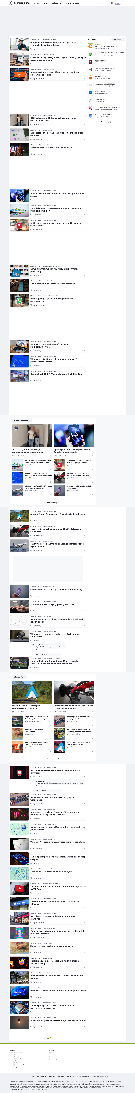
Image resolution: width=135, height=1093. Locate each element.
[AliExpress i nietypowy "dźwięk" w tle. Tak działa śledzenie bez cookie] (19, 74)
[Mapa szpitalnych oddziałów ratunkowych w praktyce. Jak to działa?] (19, 829)
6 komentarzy (37, 124)
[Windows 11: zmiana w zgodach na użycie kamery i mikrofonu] (19, 636)
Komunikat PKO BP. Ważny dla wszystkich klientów (56, 374)
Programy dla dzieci (14, 1063)
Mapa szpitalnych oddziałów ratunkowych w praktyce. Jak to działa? (57, 828)
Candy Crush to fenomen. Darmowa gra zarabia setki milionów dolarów (57, 932)
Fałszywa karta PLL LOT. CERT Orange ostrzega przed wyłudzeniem (38, 487)
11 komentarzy (37, 908)
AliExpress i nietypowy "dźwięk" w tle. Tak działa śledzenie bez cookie (54, 73)
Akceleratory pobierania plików (104, 56)
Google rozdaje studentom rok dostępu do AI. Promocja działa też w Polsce (53, 43)
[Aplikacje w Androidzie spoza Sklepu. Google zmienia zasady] (19, 195)
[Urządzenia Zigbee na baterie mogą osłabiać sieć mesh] (19, 1022)
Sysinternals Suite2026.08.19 (105, 84)
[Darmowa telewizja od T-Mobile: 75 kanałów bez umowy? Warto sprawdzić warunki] (19, 814)
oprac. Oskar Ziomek (49, 115)
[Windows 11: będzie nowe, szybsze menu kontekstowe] (19, 844)
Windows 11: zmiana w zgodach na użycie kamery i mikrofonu (55, 635)
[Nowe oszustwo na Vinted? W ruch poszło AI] (19, 285)
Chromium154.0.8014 (102, 115)
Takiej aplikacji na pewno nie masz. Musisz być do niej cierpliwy (57, 858)
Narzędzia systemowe (101, 94)
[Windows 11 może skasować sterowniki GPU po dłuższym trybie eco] (19, 346)
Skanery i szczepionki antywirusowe (106, 109)
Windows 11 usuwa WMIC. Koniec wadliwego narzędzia (58, 990)
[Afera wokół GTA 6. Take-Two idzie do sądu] (19, 149)
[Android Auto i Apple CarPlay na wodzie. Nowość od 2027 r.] (59, 747)
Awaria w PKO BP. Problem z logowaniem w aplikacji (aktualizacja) (56, 620)
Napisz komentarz (38, 49)
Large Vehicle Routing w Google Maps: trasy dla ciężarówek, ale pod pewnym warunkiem (54, 662)
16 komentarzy (37, 229)
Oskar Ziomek (47, 616)
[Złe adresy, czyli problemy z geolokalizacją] (17, 734)
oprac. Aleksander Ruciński (51, 658)
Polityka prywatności (83, 1076)
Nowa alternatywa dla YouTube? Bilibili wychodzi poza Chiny (55, 270)
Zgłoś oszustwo (56, 3)
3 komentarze (37, 275)
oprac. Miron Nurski (49, 54)
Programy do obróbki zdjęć (15, 1053)
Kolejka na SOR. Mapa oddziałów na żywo (51, 871)
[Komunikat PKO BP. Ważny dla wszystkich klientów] (19, 376)
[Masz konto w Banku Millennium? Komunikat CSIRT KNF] (19, 918)
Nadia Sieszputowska (49, 824)
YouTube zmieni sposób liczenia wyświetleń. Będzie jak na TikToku (58, 887)
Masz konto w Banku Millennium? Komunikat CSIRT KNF (53, 917)
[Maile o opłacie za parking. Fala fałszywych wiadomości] (59, 721)
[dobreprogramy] (23, 3)
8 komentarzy (37, 640)
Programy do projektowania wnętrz (18, 1057)
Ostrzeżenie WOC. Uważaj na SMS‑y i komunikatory (56, 589)
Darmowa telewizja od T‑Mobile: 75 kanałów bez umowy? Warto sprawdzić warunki (54, 813)
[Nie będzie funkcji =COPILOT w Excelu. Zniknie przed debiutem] (19, 134)
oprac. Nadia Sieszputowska (51, 266)
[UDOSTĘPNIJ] (84, 49)
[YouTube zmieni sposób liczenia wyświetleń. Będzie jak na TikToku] (19, 888)
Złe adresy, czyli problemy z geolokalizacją (34, 730)
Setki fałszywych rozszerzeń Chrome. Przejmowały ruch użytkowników (55, 209)
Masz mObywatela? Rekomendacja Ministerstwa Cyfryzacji (55, 771)
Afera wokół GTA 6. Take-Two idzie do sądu (51, 147)
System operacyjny (53, 1059)
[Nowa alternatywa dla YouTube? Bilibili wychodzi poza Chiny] (19, 271)
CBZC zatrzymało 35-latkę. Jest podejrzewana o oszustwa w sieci (28, 450)
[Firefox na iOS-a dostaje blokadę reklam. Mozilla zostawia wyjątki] (19, 963)
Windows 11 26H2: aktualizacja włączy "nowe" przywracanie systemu (53, 360)
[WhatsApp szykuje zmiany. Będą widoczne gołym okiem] (19, 300)
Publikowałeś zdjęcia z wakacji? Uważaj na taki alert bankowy (56, 977)
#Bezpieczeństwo (21, 421)
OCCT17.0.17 (99, 61)
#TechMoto (18, 677)
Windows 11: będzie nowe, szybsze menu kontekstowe (57, 841)
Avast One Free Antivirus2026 (105, 46)
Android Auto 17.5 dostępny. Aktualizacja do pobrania (57, 514)
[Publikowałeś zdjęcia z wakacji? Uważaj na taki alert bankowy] (19, 977)
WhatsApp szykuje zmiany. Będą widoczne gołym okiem (51, 299)
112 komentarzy (37, 777)
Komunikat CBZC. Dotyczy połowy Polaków (52, 604)
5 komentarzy (37, 351)
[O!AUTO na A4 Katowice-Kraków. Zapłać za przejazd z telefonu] (17, 747)
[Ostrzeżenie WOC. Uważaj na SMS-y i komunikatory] (59, 490)
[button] (123, 3)
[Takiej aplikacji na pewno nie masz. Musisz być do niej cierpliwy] (19, 858)
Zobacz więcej (52, 503)
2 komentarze (37, 520)
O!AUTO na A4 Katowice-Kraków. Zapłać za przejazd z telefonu (36, 743)
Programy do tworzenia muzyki (17, 1055)
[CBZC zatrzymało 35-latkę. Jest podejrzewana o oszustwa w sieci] (19, 120)
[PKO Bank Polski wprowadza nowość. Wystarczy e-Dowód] (19, 903)
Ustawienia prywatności (100, 1076)
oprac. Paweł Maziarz (49, 40)
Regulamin (52, 1076)
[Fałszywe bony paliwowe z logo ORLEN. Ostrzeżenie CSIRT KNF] (59, 477)
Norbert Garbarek (48, 854)
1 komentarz (36, 64)
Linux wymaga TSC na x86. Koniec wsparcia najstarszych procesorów (52, 1006)
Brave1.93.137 (100, 76)
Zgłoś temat (70, 1076)
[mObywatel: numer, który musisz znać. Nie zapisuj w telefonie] (19, 225)
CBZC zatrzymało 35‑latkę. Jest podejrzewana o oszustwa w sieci (53, 119)
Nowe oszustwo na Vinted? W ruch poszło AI (52, 283)
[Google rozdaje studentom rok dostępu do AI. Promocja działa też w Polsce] (19, 44)
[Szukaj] (100, 3)
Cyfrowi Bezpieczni (72, 3)
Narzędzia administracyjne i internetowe (107, 86)
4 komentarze (37, 215)
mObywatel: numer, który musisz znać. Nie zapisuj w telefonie (55, 224)
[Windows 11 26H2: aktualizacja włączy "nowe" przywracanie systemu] (19, 361)
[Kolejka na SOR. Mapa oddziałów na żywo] (19, 873)
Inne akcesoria (99, 101)
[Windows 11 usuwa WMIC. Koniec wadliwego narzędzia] (19, 992)
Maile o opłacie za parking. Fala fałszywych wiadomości (78, 718)
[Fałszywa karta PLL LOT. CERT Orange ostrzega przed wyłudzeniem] (17, 490)
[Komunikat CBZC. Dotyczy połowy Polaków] (19, 606)
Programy (36, 3)
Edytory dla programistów (103, 70)
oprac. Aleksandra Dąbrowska (52, 296)
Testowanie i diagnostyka (102, 63)
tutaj (45, 1089)
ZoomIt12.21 (99, 99)
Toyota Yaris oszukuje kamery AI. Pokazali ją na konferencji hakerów (79, 730)
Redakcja (44, 1076)
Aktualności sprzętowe (54, 1055)
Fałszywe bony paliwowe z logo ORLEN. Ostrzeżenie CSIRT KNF (78, 474)
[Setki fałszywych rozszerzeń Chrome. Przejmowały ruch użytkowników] (19, 210)
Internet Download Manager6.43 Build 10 (109, 52)
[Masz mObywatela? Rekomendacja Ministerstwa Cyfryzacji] (19, 772)
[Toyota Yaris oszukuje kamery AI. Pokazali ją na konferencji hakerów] (59, 734)
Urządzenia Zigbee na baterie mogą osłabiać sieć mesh (58, 1020)
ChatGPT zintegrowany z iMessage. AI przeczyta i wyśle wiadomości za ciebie (58, 58)
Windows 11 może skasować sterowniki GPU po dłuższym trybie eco (52, 345)
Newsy (45, 3)
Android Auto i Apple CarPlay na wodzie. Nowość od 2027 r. (78, 743)
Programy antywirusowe (102, 48)
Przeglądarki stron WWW (102, 78)
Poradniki (51, 1053)
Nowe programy (13, 1067)
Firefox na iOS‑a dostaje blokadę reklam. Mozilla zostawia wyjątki (54, 962)
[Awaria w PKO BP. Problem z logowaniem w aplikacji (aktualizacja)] (19, 621)
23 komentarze (37, 611)
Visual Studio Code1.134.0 (104, 69)
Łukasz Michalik (29, 734)
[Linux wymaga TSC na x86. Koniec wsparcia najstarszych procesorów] (19, 1007)
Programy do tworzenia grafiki (16, 1065)
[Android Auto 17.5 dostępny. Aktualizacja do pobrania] (19, 516)
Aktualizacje (117, 40)
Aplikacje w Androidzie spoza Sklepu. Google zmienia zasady (57, 194)
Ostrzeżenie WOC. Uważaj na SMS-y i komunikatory (80, 487)
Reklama (61, 1076)
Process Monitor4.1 (102, 92)
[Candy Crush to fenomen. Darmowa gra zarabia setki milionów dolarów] (19, 933)
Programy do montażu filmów (16, 1059)
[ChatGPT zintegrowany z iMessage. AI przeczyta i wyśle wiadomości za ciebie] (19, 59)
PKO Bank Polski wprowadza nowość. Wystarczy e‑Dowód (54, 902)
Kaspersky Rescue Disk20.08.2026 (107, 107)
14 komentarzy (37, 848)
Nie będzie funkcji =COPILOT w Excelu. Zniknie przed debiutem (56, 134)
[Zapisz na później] (81, 49)
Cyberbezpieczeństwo (54, 1057)
